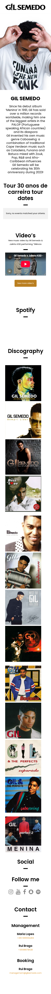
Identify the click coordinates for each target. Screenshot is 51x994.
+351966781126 (25, 949)
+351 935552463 (25, 937)
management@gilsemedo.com (26, 972)
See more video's (25, 283)
